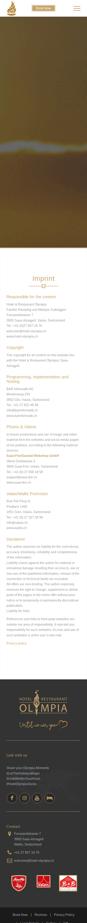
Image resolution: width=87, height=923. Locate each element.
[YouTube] (37, 798)
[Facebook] (12, 798)
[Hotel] (50, 798)
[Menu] (75, 8)
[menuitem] (75, 8)
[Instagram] (24, 798)
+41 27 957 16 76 (26, 852)
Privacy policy (16, 643)
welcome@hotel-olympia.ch (34, 860)
